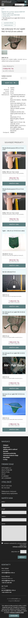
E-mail (3, 509)
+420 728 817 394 (6, 592)
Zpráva (3, 524)
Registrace (6, 447)
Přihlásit (5, 445)
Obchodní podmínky (9, 453)
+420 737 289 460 (7, 583)
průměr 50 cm (6, 16)
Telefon (4, 516)
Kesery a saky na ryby (8, 13)
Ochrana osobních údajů (10, 455)
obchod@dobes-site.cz (8, 573)
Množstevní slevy (8, 25)
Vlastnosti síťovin (8, 23)
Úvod (3, 9)
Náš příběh (6, 457)
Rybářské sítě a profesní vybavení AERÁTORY (13, 12)
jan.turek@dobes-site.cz (9, 590)
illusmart (17, 601)
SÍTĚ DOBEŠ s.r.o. (16, 599)
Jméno (4, 502)
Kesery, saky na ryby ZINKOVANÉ (11, 15)
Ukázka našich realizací (10, 449)
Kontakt (5, 451)
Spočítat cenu (14, 183)
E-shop (5, 459)
